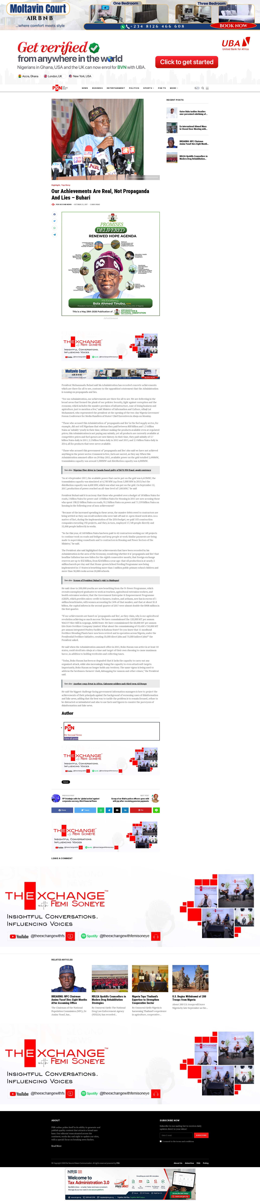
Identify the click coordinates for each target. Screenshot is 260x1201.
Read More (56, 1146)
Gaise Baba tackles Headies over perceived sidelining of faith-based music (193, 114)
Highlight (55, 185)
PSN (118, 1163)
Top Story (65, 185)
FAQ (198, 1163)
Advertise (189, 1163)
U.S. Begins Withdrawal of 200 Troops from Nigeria (189, 998)
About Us (178, 1163)
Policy (206, 1163)
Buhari (65, 782)
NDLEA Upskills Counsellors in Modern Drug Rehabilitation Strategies (193, 159)
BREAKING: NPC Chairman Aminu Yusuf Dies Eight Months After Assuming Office (194, 144)
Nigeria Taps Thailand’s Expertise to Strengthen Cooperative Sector (145, 1000)
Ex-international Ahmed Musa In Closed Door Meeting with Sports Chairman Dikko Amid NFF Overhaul (193, 130)
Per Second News (64, 204)
